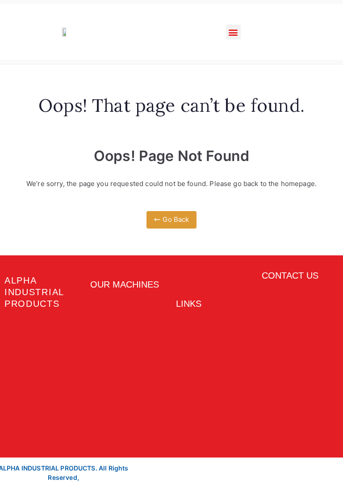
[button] (233, 32)
